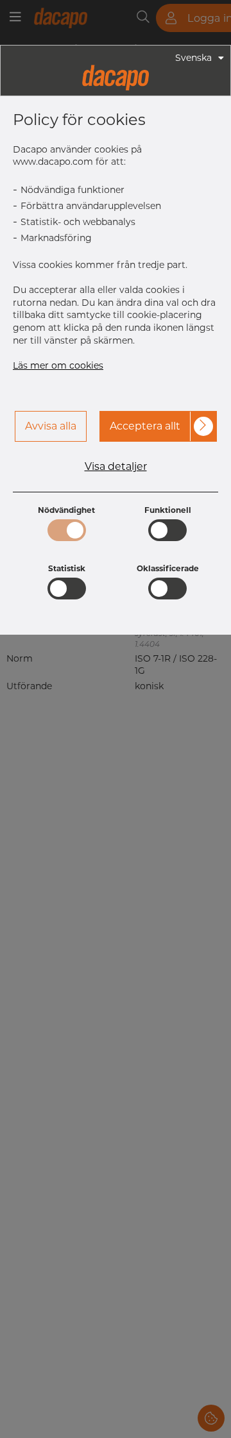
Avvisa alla (50, 426)
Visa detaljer (116, 466)
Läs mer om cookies (58, 365)
